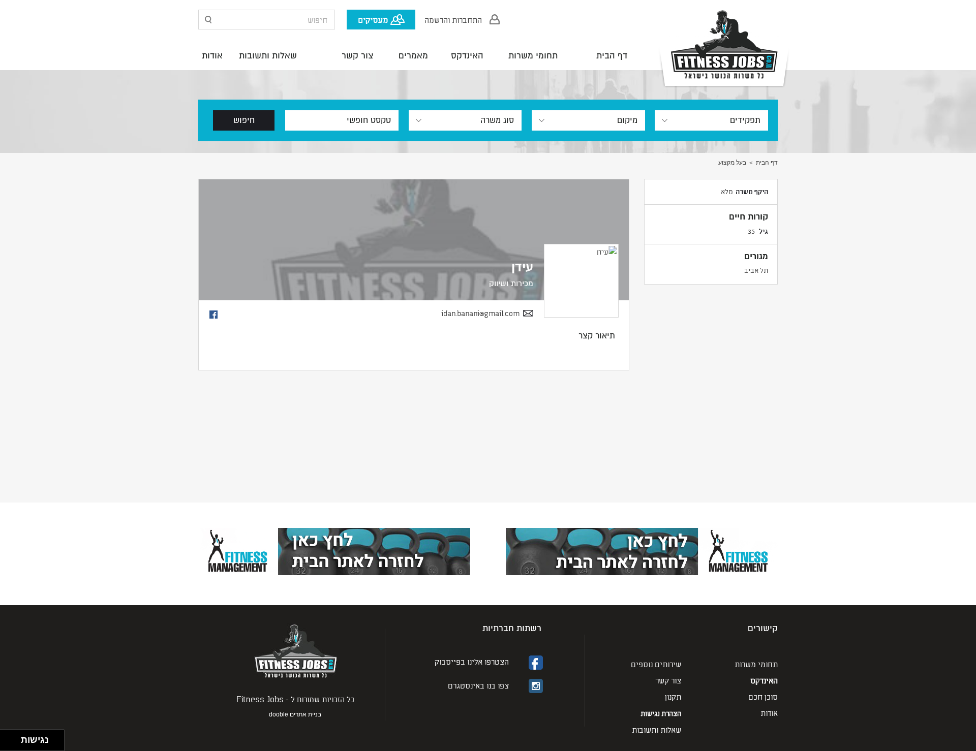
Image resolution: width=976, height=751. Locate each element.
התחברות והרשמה (453, 19)
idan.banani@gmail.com (480, 313)
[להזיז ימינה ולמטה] (13, 743)
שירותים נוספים (656, 664)
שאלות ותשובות (268, 56)
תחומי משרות (533, 56)
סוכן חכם (763, 696)
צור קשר (358, 56)
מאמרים (413, 56)
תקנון (673, 696)
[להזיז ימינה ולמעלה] (13, 737)
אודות (212, 56)
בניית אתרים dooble (295, 714)
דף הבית (611, 56)
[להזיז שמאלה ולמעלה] (8, 737)
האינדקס (467, 56)
